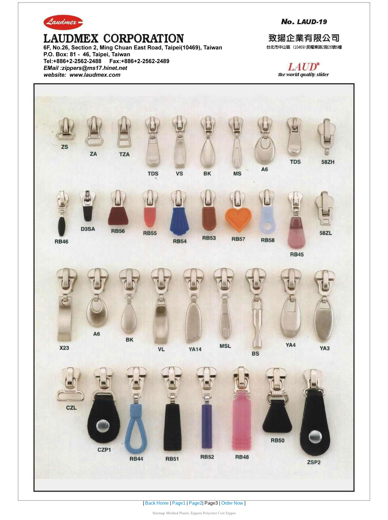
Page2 (195, 503)
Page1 (178, 503)
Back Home (157, 503)
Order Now (232, 503)
